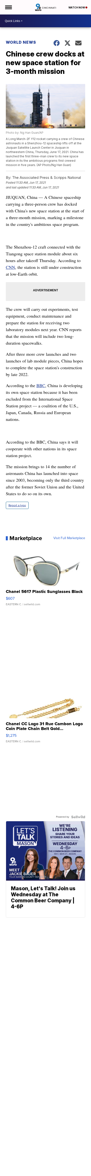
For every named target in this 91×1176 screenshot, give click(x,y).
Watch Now (76, 7)
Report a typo (17, 505)
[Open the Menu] (8, 7)
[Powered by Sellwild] (78, 817)
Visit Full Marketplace (69, 538)
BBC (40, 385)
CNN (10, 267)
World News (21, 42)
